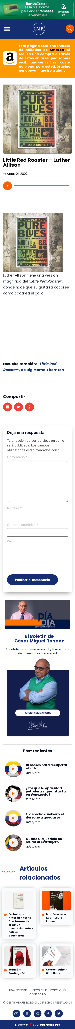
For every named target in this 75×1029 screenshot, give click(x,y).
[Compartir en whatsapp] (29, 406)
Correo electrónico (22, 524)
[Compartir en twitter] (18, 406)
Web (10, 541)
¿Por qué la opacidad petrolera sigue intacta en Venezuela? (46, 791)
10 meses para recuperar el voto (46, 767)
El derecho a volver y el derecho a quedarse (45, 816)
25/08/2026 (33, 847)
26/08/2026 (33, 822)
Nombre (14, 508)
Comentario (17, 457)
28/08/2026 (33, 773)
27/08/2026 (33, 799)
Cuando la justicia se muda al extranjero (44, 840)
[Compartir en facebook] (7, 406)
